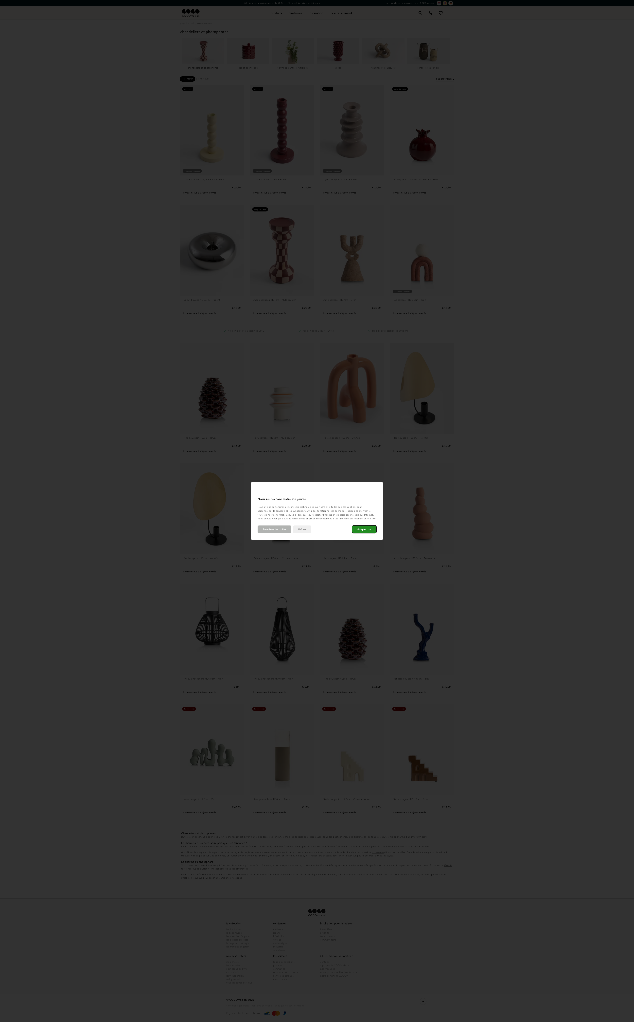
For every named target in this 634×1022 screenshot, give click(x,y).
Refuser (302, 529)
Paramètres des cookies (274, 529)
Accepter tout (364, 529)
